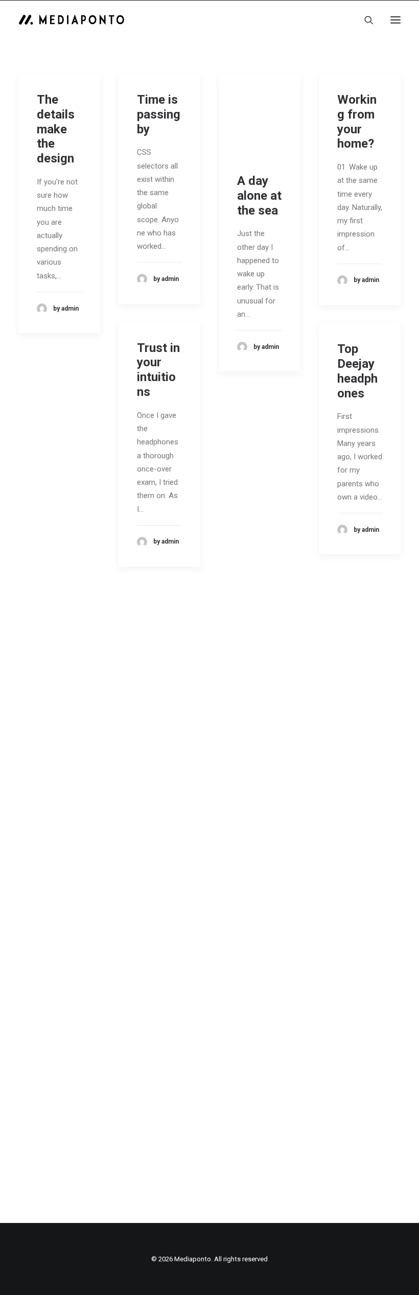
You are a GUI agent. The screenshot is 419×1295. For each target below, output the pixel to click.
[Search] (364, 20)
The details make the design (56, 129)
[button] (395, 20)
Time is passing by (158, 114)
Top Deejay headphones (357, 371)
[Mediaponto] (71, 20)
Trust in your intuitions (158, 370)
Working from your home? (357, 121)
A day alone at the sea (259, 196)
